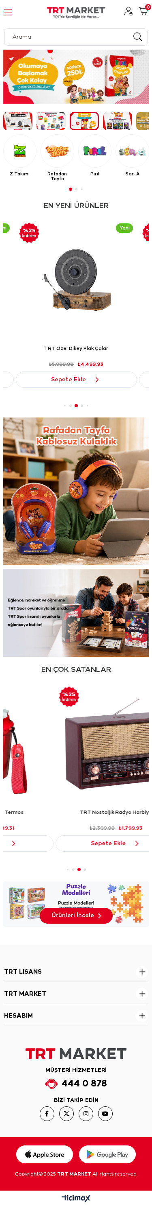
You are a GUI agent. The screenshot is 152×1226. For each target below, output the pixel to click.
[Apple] (44, 1154)
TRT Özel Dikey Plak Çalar (76, 348)
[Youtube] (105, 1113)
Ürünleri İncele (72, 916)
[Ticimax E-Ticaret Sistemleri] (76, 1199)
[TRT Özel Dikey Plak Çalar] (76, 280)
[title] (76, 491)
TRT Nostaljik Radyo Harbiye (76, 812)
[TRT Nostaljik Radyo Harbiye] (76, 744)
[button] (17, 121)
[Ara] (138, 37)
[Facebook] (47, 1113)
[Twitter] (66, 1113)
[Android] (107, 1154)
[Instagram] (86, 1113)
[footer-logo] (76, 1053)
